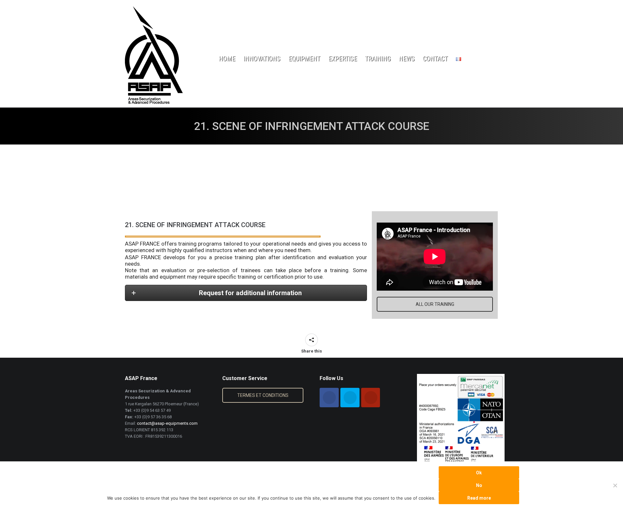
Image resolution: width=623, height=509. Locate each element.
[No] (615, 485)
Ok (479, 472)
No (479, 485)
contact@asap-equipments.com (167, 423)
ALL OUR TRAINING (435, 304)
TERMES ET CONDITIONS (262, 395)
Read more (479, 498)
